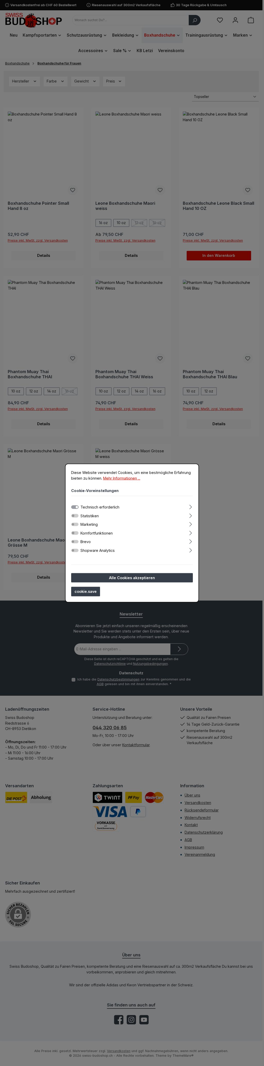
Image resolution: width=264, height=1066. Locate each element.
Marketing (89, 524)
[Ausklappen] (190, 506)
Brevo (85, 541)
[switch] (75, 516)
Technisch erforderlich (99, 507)
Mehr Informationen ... (121, 478)
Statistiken (89, 515)
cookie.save (86, 591)
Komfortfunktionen (96, 533)
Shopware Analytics (97, 550)
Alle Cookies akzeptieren (132, 577)
